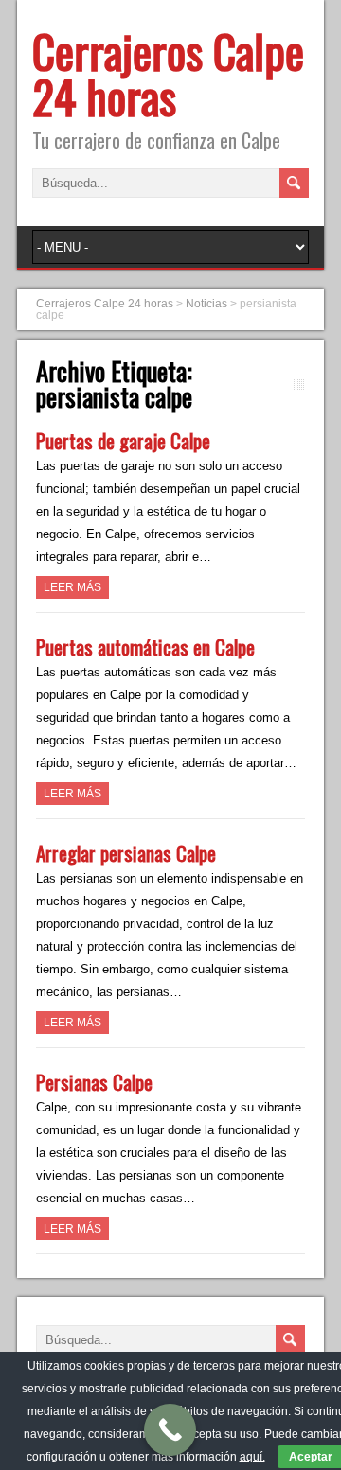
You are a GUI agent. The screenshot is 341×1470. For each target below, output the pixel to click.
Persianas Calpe (94, 1081)
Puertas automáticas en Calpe (145, 646)
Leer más (72, 587)
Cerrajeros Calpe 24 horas (168, 73)
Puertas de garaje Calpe (123, 440)
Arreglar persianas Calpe (126, 852)
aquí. (252, 1456)
